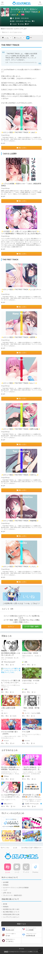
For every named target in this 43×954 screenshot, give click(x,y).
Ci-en (11, 935)
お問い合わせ (7, 893)
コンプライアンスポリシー (11, 917)
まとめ (15, 847)
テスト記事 (26, 732)
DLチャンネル (21, 3)
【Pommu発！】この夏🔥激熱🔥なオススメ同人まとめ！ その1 (31, 797)
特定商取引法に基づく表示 (11, 909)
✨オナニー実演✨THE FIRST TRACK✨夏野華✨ (19, 337)
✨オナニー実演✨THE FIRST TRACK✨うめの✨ (19, 132)
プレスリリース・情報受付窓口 (12, 895)
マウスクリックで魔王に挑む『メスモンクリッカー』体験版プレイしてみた (10, 682)
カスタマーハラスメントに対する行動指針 (16, 887)
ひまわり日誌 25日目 (30, 653)
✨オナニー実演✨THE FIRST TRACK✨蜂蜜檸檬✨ (20, 521)
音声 (27, 24)
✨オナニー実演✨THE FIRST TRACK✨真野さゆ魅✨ (20, 429)
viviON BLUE (31, 935)
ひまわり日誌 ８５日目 (30, 680)
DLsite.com (10, 929)
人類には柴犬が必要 (8, 708)
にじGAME (31, 929)
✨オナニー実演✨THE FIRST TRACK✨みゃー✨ (19, 383)
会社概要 (5, 882)
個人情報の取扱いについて (11, 912)
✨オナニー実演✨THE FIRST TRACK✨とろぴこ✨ (20, 566)
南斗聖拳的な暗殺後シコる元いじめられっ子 (10, 654)
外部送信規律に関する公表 (11, 914)
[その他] (30, 37)
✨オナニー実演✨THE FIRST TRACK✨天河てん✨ (20, 475)
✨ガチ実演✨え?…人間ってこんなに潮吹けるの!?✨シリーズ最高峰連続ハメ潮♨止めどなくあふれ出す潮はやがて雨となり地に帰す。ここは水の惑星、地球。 (20, 233)
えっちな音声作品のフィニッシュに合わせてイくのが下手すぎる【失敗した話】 (10, 797)
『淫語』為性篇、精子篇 (30, 708)
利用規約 (5, 885)
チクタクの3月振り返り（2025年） (9, 733)
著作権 (5, 904)
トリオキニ (10, 940)
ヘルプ (5, 890)
